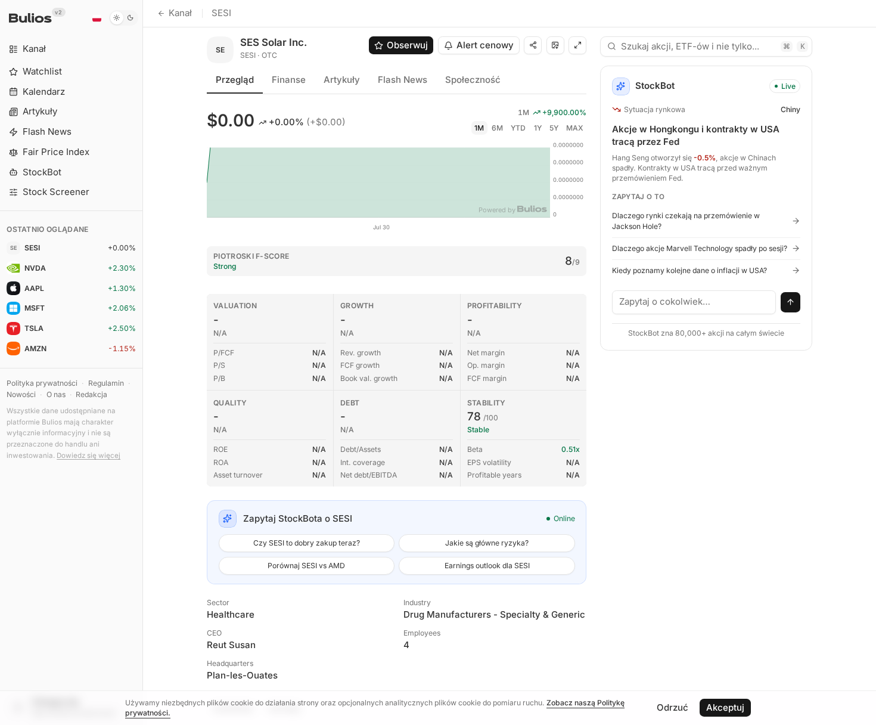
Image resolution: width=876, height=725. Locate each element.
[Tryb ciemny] (123, 18)
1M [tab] (479, 127)
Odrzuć (672, 707)
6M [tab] (497, 127)
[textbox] (694, 302)
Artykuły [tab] (342, 79)
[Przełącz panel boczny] (142, 362)
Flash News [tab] (402, 79)
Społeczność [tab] (473, 79)
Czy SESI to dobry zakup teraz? (306, 542)
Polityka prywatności (42, 383)
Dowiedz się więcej (88, 455)
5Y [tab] (553, 127)
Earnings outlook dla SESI (487, 565)
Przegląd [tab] (235, 79)
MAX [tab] (574, 127)
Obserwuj (407, 45)
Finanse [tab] (289, 79)
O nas (56, 394)
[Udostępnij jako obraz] (555, 45)
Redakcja (91, 394)
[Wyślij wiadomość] (791, 302)
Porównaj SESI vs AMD (306, 565)
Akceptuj (725, 707)
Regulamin (106, 383)
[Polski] (96, 18)
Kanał (180, 12)
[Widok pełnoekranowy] (577, 45)
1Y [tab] (538, 127)
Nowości (21, 394)
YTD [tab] (518, 127)
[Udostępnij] (533, 45)
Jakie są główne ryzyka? (487, 542)
